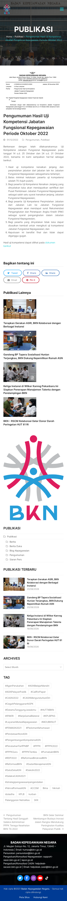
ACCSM (34, 788)
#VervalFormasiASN (15, 788)
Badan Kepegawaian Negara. (35, 888)
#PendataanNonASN (16, 733)
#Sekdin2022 (33, 770)
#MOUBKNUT (48, 722)
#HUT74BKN (47, 709)
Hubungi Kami (40, 897)
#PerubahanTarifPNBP (17, 746)
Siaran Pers (16, 559)
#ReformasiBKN (13, 764)
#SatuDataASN (13, 770)
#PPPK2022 (51, 746)
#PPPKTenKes (29, 751)
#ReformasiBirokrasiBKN (34, 758)
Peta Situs (24, 897)
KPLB (21, 794)
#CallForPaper (38, 691)
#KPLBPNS (49, 715)
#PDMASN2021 (13, 727)
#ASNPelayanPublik (15, 691)
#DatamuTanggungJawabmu (20, 709)
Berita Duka (16, 546)
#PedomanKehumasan (38, 727)
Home (9, 36)
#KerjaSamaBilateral (28, 715)
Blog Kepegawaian (19, 550)
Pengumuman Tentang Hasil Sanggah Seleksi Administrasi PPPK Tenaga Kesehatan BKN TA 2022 (16, 822)
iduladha (9, 794)
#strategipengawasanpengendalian (24, 782)
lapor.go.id (27, 860)
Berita (13, 541)
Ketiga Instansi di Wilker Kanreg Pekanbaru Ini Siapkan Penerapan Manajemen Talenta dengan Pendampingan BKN (31, 390)
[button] (62, 9)
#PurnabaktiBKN (50, 751)
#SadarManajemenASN (38, 764)
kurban (32, 794)
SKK (36, 800)
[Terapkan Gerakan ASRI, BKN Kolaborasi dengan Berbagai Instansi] (19, 308)
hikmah (56, 788)
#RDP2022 (11, 758)
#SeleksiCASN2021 (15, 776)
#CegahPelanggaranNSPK (19, 703)
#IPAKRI (9, 715)
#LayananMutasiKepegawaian (21, 722)
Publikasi (19, 36)
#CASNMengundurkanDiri (36, 697)
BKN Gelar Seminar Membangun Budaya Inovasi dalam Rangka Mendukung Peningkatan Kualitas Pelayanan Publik (48, 822)
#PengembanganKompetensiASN (23, 740)
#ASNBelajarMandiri (38, 685)
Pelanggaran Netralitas (17, 800)
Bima (45, 788)
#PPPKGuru (11, 751)
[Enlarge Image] (33, 90)
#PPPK (37, 746)
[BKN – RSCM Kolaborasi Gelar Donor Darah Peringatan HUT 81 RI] (19, 406)
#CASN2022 (11, 697)
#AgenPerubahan (14, 685)
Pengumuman (33, 139)
